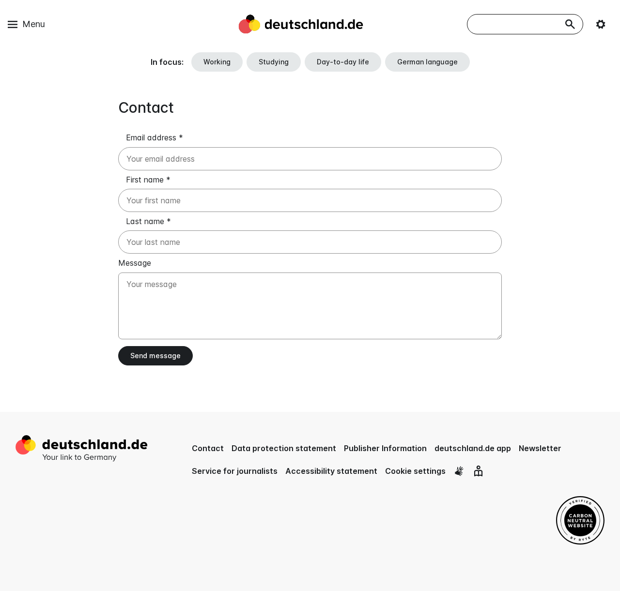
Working (217, 62)
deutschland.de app (472, 448)
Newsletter (540, 448)
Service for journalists (235, 471)
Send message (155, 355)
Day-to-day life (343, 62)
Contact (208, 448)
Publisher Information (385, 448)
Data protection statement (284, 448)
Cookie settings (415, 471)
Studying (274, 62)
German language (427, 62)
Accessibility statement (331, 471)
